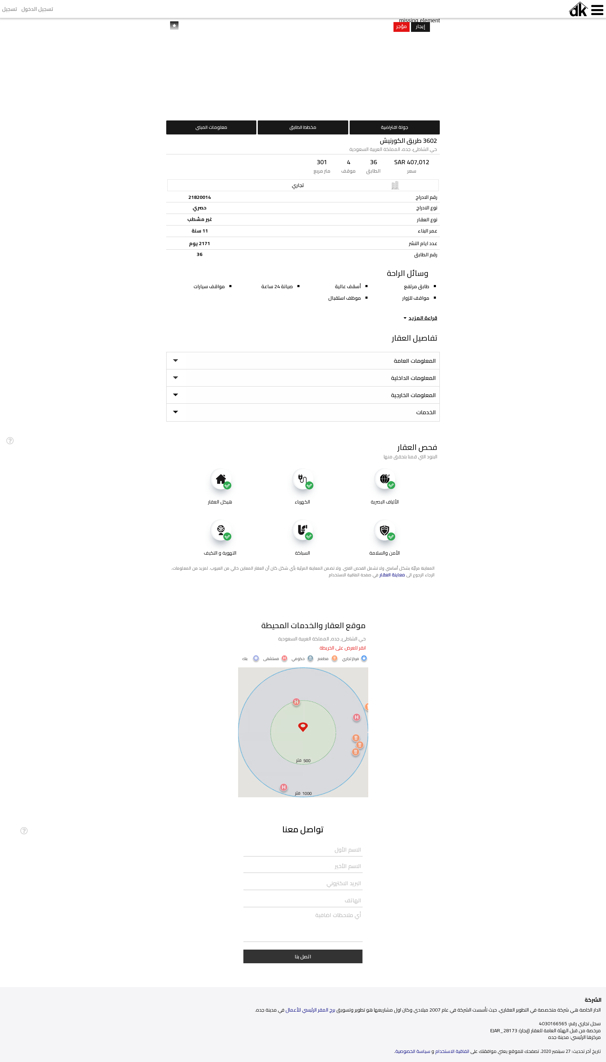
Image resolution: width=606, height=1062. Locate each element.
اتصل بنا (303, 956)
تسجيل (9, 9)
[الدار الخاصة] (578, 9)
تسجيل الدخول (37, 9)
